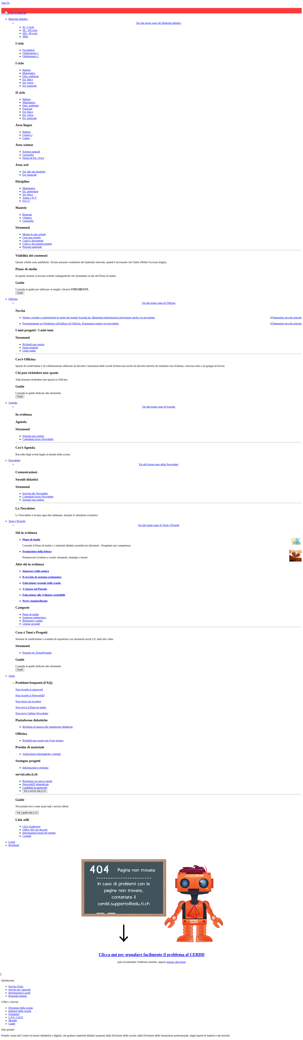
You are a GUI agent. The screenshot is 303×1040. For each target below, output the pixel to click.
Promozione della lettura (37, 551)
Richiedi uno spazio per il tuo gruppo (42, 740)
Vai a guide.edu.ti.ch (27, 812)
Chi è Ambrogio (31, 826)
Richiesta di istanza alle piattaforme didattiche (47, 726)
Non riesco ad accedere (28, 701)
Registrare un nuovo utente (37, 781)
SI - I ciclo (28, 27)
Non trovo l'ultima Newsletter (31, 713)
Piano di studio (31, 539)
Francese (27, 108)
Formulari (13, 1014)
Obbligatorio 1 (30, 53)
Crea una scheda (31, 237)
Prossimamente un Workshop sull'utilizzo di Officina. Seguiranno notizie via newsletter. (70, 323)
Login (11, 841)
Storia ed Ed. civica (33, 157)
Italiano (26, 70)
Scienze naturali (31, 151)
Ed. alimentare (30, 191)
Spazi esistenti (30, 347)
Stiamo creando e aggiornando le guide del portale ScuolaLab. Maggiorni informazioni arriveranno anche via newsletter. (88, 317)
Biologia (27, 214)
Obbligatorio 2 (30, 56)
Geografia (27, 154)
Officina (13, 298)
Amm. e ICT (29, 197)
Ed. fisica (27, 79)
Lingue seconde (31, 623)
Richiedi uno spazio (33, 344)
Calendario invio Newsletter (37, 439)
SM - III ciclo (29, 33)
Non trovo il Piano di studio (30, 707)
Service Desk (15, 986)
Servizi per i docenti (19, 989)
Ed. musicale (29, 85)
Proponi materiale (32, 246)
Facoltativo (28, 50)
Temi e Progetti (16, 521)
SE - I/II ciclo (29, 30)
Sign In (5, 2)
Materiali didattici (18, 19)
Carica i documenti (32, 240)
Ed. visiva (27, 82)
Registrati (13, 845)
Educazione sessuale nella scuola (41, 582)
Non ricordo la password (29, 689)
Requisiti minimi (17, 995)
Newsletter (14, 460)
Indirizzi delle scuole (19, 1011)
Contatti (26, 835)
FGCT (26, 200)
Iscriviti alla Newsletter (35, 493)
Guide (20, 293)
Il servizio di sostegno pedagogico (42, 577)
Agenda (12, 402)
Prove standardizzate (35, 600)
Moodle (12, 1020)
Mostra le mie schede (34, 234)
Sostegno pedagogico (34, 617)
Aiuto (11, 675)
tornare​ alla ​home (176, 961)
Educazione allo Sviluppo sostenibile (43, 594)
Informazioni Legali (19, 992)
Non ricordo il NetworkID (30, 695)
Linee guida (29, 350)
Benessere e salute (32, 620)
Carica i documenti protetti (37, 243)
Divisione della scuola (20, 1007)
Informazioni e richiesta (35, 767)
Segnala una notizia (33, 436)
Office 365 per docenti (34, 829)
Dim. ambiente (30, 76)
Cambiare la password (34, 787)
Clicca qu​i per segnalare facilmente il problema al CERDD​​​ (151, 954)
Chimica (27, 217)
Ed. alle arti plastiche (33, 171)
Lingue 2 (27, 135)
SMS (25, 36)
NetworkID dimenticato (35, 784)
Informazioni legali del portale (39, 832)
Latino (26, 138)
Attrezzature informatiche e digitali (41, 753)
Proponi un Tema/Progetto (37, 652)
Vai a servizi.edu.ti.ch (35, 791)
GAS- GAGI (15, 1017)
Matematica (28, 73)
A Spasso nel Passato (34, 588)
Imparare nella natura (35, 571)
